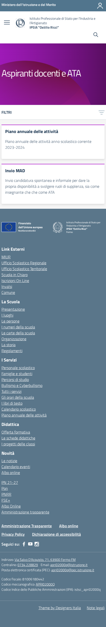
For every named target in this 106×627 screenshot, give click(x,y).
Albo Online (11, 506)
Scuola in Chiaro (14, 275)
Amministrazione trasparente (25, 512)
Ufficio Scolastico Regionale (23, 263)
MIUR (6, 257)
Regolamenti (11, 351)
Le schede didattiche (18, 438)
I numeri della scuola (18, 327)
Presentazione (13, 309)
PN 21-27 (9, 482)
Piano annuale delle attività (24, 415)
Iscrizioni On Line (15, 281)
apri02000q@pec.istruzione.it (72, 569)
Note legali (96, 608)
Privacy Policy (13, 534)
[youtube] (30, 544)
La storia (8, 345)
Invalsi (6, 286)
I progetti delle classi (18, 444)
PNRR (6, 494)
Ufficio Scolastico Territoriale (24, 269)
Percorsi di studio (15, 379)
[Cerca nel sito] (96, 35)
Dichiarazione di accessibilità (56, 534)
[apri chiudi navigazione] (7, 23)
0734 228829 (28, 564)
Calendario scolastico (18, 409)
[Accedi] (100, 5)
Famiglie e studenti (16, 374)
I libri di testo (11, 403)
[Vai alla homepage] (20, 23)
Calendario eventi (15, 467)
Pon (4, 488)
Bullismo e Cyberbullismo (21, 385)
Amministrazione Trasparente (26, 526)
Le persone (10, 321)
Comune (8, 292)
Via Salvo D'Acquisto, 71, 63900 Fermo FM (45, 559)
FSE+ (5, 500)
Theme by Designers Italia (59, 608)
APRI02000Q (45, 584)
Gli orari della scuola (17, 397)
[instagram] (37, 544)
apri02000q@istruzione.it (69, 564)
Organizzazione (13, 339)
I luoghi (7, 315)
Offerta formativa (15, 432)
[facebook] (24, 544)
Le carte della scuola (18, 333)
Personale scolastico (18, 368)
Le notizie (9, 461)
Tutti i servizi (11, 391)
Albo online (10, 472)
